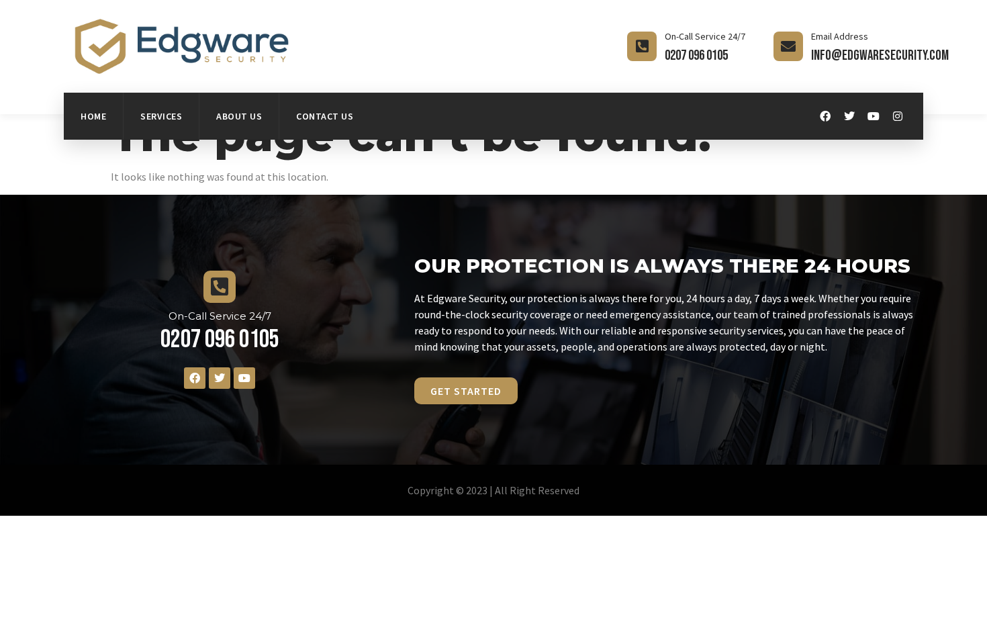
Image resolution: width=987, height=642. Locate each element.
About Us (239, 116)
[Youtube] (873, 116)
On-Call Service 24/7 (705, 36)
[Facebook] (825, 116)
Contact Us (324, 116)
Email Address (839, 36)
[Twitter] (849, 116)
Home (93, 116)
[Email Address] (788, 46)
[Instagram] (897, 116)
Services (161, 116)
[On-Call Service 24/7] (642, 46)
